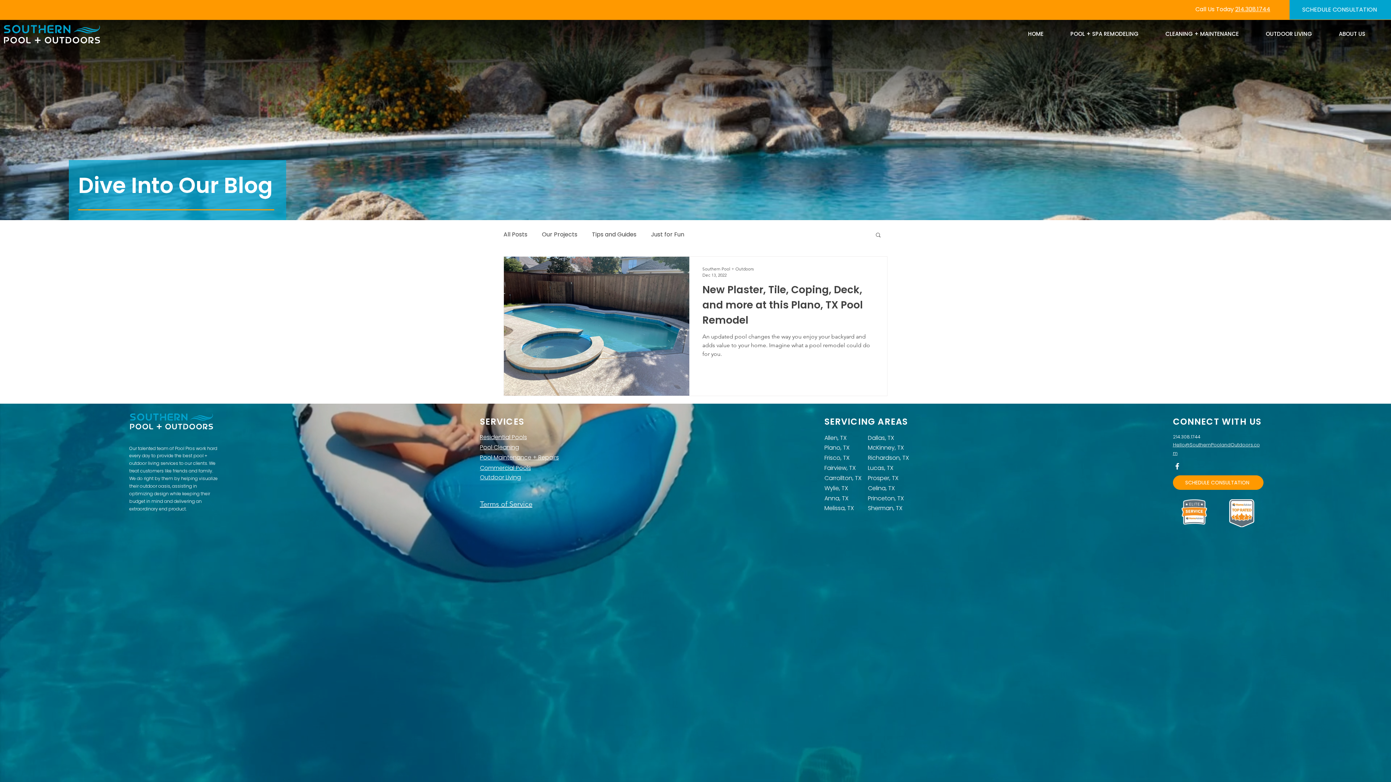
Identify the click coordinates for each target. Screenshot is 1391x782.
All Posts (515, 234)
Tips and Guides (614, 234)
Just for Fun (667, 234)
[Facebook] (1177, 466)
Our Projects (559, 234)
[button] (878, 235)
